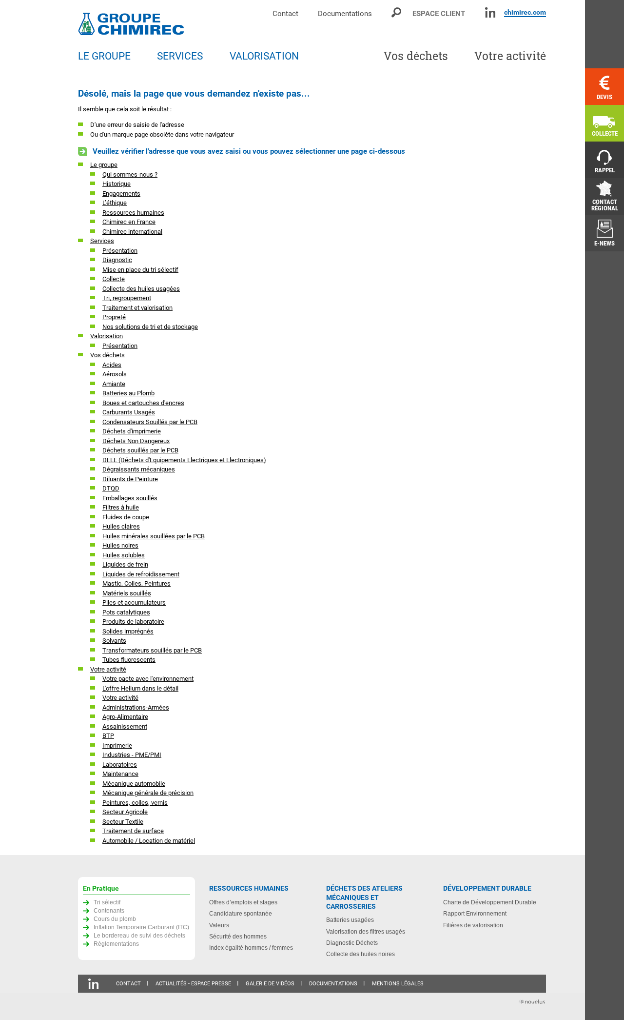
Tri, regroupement (126, 298)
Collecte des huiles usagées (141, 288)
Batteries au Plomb (128, 393)
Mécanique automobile (133, 783)
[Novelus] (531, 1003)
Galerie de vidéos (270, 983)
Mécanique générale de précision (148, 792)
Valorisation (106, 336)
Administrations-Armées (135, 707)
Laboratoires (119, 764)
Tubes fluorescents (129, 659)
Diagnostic (117, 260)
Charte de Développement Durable (489, 902)
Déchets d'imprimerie (131, 431)
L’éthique (114, 202)
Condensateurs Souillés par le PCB (149, 422)
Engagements (121, 193)
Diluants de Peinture (130, 479)
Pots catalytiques (126, 612)
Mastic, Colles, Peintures (136, 583)
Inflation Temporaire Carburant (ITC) (141, 927)
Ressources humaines (133, 212)
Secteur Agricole (125, 812)
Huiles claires (121, 526)
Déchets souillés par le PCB (140, 450)
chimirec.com (525, 12)
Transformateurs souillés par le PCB (152, 650)
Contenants (109, 910)
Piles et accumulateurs (134, 602)
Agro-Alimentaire (125, 716)
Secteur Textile (122, 821)
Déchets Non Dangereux (136, 441)
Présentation (119, 250)
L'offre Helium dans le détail (140, 688)
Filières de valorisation (473, 925)
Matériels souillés (126, 593)
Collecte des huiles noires (360, 954)
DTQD (110, 488)
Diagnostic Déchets (352, 942)
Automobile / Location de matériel (148, 840)
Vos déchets (107, 355)
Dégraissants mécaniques (138, 469)
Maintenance (120, 773)
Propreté (114, 317)
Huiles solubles (123, 555)
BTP (108, 735)
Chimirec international (132, 231)
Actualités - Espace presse (193, 983)
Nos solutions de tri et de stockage (150, 326)
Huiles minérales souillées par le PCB (153, 536)
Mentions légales (398, 983)
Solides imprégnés (128, 631)
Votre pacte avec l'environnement (148, 678)
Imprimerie (117, 745)
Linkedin (490, 12)
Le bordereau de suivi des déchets (139, 935)
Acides (111, 364)
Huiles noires (120, 545)
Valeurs (219, 925)
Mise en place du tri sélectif (140, 269)
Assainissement (124, 726)
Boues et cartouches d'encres (143, 403)
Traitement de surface (133, 831)
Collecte (113, 279)
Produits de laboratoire (133, 621)
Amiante (113, 384)
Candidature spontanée (240, 913)
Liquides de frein (125, 564)
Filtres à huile (120, 507)
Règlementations (116, 943)
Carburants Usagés (128, 412)
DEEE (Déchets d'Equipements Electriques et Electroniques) (184, 460)
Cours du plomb (115, 919)
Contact (285, 13)
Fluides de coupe (125, 517)
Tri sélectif (107, 902)
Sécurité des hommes (238, 936)
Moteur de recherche (397, 12)
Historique (116, 183)
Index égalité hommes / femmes (251, 947)
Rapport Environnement (475, 913)
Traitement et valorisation (137, 307)
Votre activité (108, 669)
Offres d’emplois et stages (243, 902)
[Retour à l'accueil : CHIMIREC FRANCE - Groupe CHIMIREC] (133, 25)
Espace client (438, 13)
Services (102, 241)
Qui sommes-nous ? (129, 174)
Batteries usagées (350, 920)
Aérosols (114, 374)
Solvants (114, 640)
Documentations (345, 13)
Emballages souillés (129, 498)
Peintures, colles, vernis (135, 802)
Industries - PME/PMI (131, 754)
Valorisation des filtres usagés (365, 931)
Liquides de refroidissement (140, 574)
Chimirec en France (129, 221)
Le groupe (103, 164)
